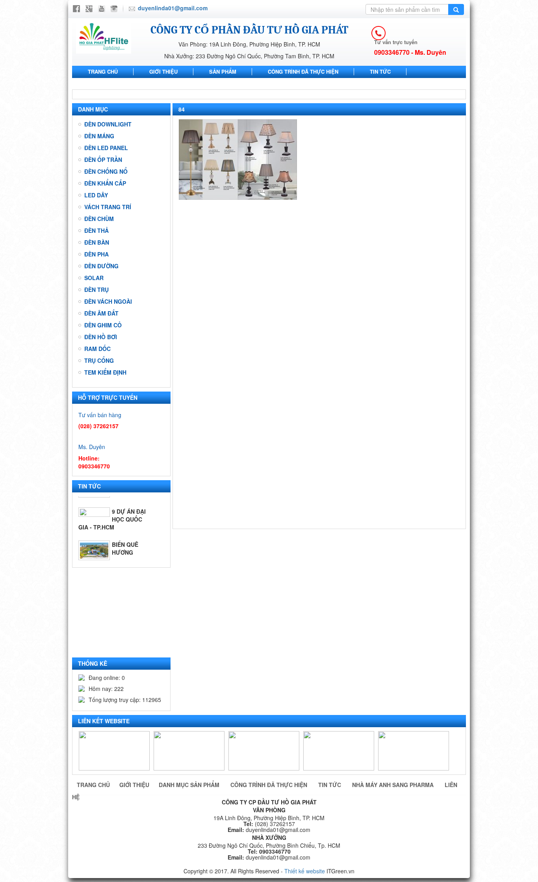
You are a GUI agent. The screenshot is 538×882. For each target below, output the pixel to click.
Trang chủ (103, 71)
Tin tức (380, 71)
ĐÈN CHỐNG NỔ (106, 171)
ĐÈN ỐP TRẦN (103, 159)
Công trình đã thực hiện (303, 71)
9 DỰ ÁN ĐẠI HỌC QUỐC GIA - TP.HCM (112, 506)
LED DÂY (96, 195)
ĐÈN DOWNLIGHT (108, 124)
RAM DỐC (97, 349)
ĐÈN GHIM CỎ (103, 325)
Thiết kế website (304, 871)
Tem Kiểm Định (105, 372)
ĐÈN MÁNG (99, 136)
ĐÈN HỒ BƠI (100, 337)
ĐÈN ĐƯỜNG (101, 266)
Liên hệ (205, 83)
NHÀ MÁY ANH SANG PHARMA (125, 83)
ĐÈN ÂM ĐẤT (101, 313)
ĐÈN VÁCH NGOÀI (108, 301)
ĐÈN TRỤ (96, 289)
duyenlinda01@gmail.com (173, 8)
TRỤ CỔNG (99, 360)
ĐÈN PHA (96, 254)
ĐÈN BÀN (96, 242)
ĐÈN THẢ (96, 230)
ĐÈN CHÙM (99, 219)
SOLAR (94, 278)
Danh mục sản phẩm (190, 785)
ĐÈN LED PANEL (106, 148)
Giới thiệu (163, 71)
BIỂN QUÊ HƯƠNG (125, 536)
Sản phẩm (222, 71)
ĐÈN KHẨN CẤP (105, 183)
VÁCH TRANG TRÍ (107, 207)
